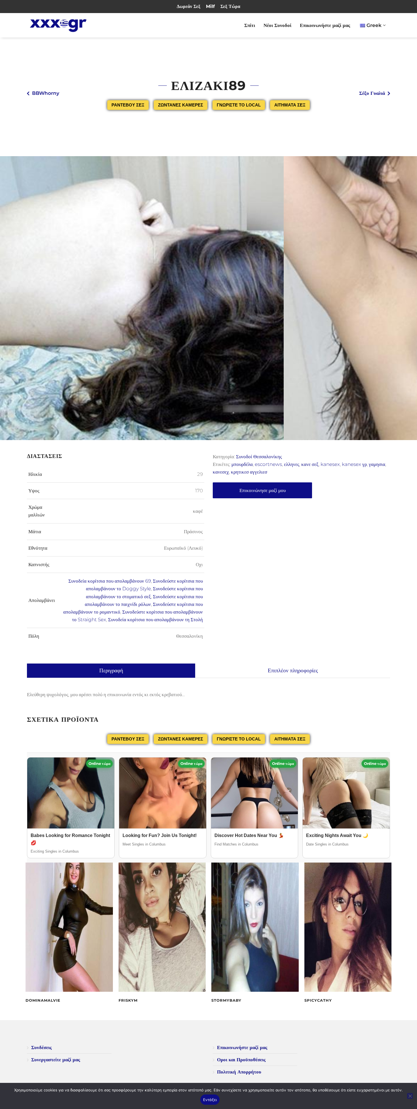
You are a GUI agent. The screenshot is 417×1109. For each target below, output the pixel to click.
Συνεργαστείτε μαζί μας (55, 1059)
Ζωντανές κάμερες (180, 104)
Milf (210, 6)
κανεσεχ (221, 472)
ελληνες (291, 464)
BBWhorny (45, 93)
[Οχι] (410, 1096)
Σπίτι (249, 25)
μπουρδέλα (242, 464)
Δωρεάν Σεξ (188, 6)
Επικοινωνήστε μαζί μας (325, 25)
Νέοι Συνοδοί (277, 25)
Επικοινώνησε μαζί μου (262, 490)
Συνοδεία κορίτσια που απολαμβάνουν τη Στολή (155, 619)
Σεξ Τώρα (230, 6)
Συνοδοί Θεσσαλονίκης (259, 456)
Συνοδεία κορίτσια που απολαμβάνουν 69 (109, 581)
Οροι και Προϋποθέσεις (241, 1059)
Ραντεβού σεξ (127, 104)
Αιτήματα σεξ (290, 104)
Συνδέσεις (41, 1047)
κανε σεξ (310, 464)
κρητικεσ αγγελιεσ (249, 472)
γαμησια (377, 464)
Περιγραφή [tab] (111, 670)
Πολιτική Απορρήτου (239, 1072)
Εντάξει (210, 1099)
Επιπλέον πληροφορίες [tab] (293, 670)
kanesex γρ (354, 464)
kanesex (330, 464)
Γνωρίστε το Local (239, 104)
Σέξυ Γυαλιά (372, 93)
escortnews (268, 464)
